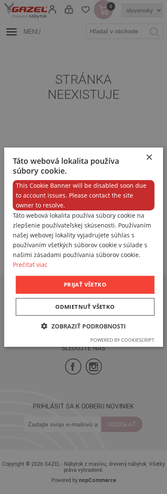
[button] (83, 326)
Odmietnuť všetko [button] (84, 307)
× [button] (149, 157)
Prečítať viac (30, 264)
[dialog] (83, 247)
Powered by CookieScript (122, 340)
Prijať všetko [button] (85, 284)
